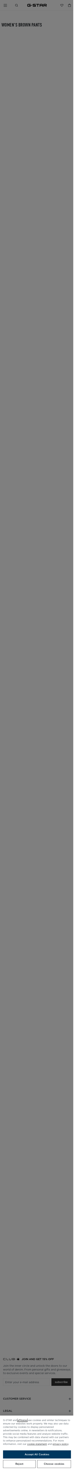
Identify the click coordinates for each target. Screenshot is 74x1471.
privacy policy (60, 1444)
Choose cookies (54, 1463)
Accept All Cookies (37, 1454)
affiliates (22, 1420)
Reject (19, 1463)
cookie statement (37, 1444)
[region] (37, 1443)
